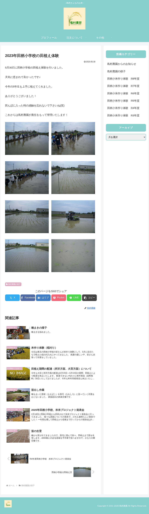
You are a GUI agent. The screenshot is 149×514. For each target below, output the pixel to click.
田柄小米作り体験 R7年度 (123, 86)
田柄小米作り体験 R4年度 (123, 108)
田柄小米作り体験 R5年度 (123, 100)
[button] (89, 297)
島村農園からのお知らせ (121, 63)
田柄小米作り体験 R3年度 (123, 115)
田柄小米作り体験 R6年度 (123, 93)
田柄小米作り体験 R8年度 (123, 78)
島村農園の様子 (14, 284)
